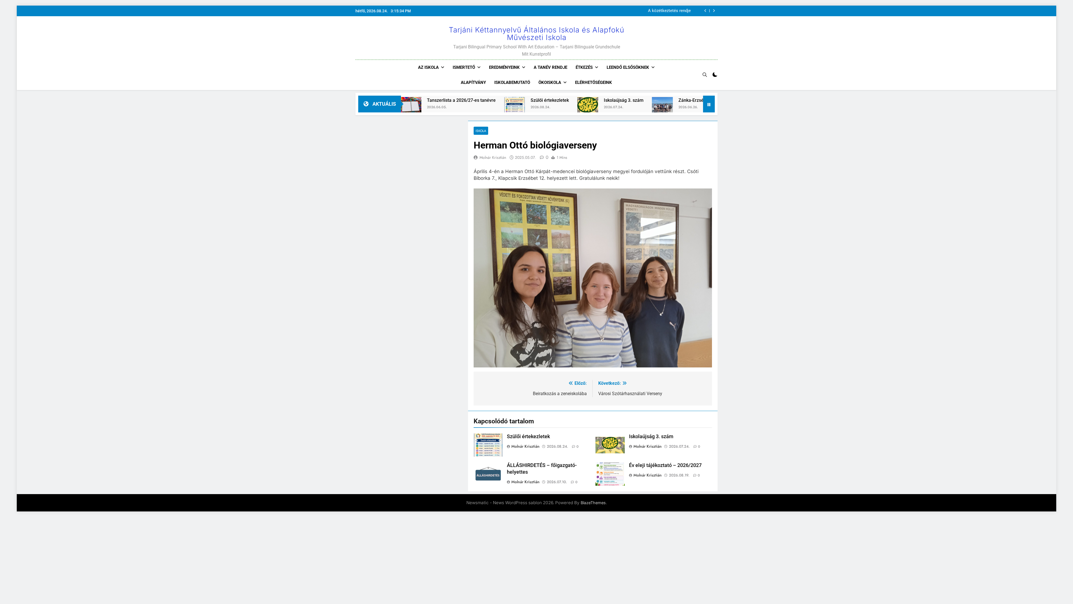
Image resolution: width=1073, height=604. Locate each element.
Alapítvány (473, 82)
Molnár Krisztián (492, 157)
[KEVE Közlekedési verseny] (697, 107)
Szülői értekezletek (507, 100)
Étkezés (584, 67)
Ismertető (464, 67)
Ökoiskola (549, 82)
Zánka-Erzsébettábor (657, 100)
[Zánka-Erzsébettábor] (619, 107)
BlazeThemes (593, 502)
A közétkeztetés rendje (669, 11)
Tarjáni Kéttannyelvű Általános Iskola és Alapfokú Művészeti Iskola (536, 33)
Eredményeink (504, 67)
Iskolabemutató (512, 82)
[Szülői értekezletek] (472, 107)
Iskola (481, 130)
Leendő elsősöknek (628, 67)
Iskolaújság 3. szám (581, 100)
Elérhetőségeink (593, 82)
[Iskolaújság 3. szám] (545, 107)
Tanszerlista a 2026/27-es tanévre (418, 100)
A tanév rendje (550, 67)
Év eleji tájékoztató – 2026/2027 (665, 465)
